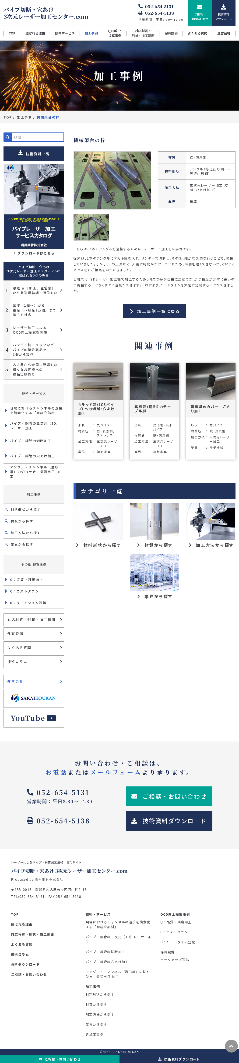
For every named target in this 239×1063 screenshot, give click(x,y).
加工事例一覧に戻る (158, 311)
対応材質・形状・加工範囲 (143, 33)
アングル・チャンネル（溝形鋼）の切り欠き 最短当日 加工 (35, 472)
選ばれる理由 (35, 33)
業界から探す (22, 544)
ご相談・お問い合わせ (29, 974)
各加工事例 (95, 1034)
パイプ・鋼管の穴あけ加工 (32, 456)
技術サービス (65, 33)
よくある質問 (197, 33)
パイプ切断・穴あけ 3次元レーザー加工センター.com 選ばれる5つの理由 (34, 271)
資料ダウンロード (25, 964)
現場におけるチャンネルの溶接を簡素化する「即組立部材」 (36, 410)
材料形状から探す (26, 509)
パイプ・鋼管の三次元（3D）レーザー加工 (35, 425)
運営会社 (223, 33)
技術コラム (17, 661)
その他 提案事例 (34, 564)
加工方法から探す (26, 532)
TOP (12, 33)
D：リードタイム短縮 (28, 602)
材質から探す (22, 521)
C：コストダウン (24, 591)
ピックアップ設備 (174, 959)
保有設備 (171, 33)
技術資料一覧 (38, 153)
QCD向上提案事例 (115, 33)
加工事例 (91, 33)
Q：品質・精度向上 (26, 579)
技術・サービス (34, 393)
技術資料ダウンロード (182, 1059)
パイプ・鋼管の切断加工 (30, 440)
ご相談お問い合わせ (63, 1059)
